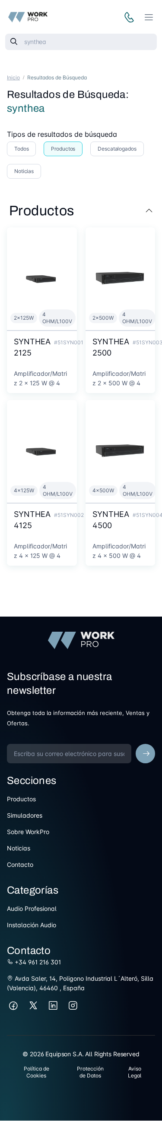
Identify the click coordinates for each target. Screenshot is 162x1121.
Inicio (13, 77)
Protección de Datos (90, 1072)
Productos (21, 799)
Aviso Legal (134, 1072)
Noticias (18, 848)
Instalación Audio (31, 925)
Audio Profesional (32, 908)
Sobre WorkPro (28, 831)
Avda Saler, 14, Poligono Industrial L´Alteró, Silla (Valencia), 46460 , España (80, 983)
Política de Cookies (36, 1072)
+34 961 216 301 (37, 962)
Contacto (20, 864)
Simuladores (24, 815)
